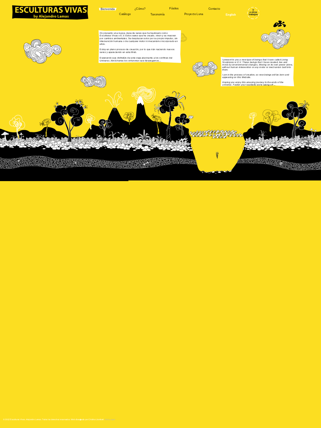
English (231, 14)
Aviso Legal (110, 419)
